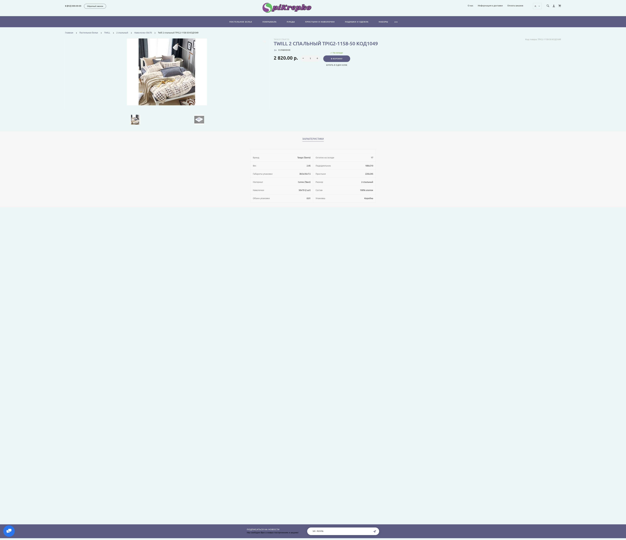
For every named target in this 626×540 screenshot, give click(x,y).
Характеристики (313, 139)
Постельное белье (240, 22)
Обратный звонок (95, 6)
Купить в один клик (336, 65)
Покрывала (269, 22)
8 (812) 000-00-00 (73, 6)
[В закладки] (264, 41)
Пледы (291, 22)
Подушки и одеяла (356, 22)
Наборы (383, 22)
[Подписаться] (374, 531)
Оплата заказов (515, 5)
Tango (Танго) (281, 39)
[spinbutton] (310, 58)
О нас (470, 5)
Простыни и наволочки (320, 22)
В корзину (337, 59)
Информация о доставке (490, 5)
